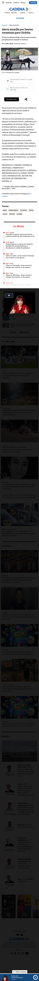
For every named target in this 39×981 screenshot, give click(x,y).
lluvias (5, 214)
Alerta (5, 210)
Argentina (14, 13)
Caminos (16, 3)
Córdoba (22, 13)
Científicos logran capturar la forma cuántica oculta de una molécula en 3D (20, 235)
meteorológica (13, 210)
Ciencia (12, 232)
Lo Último (7, 13)
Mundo (12, 242)
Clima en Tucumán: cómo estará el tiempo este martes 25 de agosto (19, 266)
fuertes (31, 210)
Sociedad (5, 25)
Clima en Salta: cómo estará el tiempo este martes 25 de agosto (20, 257)
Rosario (30, 13)
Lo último (19, 226)
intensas (12, 214)
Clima (11, 254)
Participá (33, 3)
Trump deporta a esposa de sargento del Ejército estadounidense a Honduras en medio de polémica (19, 246)
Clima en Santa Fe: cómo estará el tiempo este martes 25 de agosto (18, 286)
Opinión (23, 3)
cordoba (19, 214)
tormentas (23, 210)
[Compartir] (26, 99)
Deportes (9, 3)
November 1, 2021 (9, 189)
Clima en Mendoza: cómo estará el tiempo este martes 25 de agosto (19, 276)
